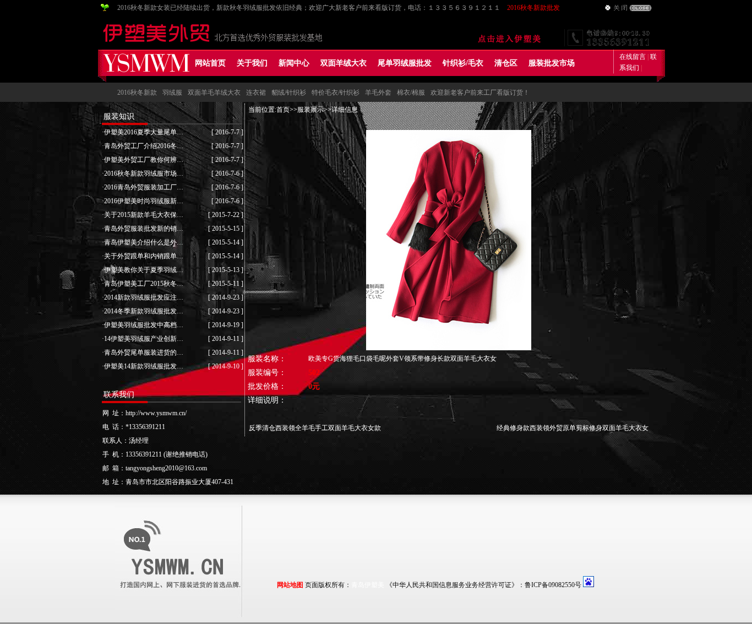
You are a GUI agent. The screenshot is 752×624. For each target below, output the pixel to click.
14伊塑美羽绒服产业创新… (143, 339)
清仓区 (505, 63)
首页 (283, 109)
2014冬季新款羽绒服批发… (143, 311)
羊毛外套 (378, 92)
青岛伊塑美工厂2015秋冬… (143, 283)
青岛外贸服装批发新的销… (143, 228)
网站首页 (210, 63)
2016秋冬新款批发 (533, 8)
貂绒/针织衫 (288, 92)
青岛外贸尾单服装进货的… (143, 352)
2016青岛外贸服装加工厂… (143, 187)
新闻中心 (294, 63)
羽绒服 (172, 92)
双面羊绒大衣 (343, 63)
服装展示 (310, 109)
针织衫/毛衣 (463, 63)
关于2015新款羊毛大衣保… (143, 215)
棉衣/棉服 (411, 92)
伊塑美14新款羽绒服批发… (143, 366)
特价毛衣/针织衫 (335, 92)
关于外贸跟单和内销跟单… (143, 256)
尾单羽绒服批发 (405, 63)
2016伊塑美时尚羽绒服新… (143, 201)
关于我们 (252, 63)
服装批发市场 (551, 63)
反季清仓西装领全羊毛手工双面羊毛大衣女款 (315, 428)
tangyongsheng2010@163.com (166, 468)
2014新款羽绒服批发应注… (143, 297)
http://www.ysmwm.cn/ (156, 413)
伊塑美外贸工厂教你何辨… (143, 160)
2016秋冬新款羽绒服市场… (143, 173)
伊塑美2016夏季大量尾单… (143, 132)
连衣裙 (256, 92)
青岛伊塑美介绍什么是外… (143, 242)
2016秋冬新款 (137, 92)
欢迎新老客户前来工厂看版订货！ (480, 92)
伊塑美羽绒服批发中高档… (143, 325)
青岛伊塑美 (367, 585)
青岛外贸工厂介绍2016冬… (143, 146)
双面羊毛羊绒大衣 (214, 92)
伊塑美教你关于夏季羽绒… (143, 270)
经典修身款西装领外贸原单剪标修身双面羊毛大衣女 (573, 428)
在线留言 (632, 57)
